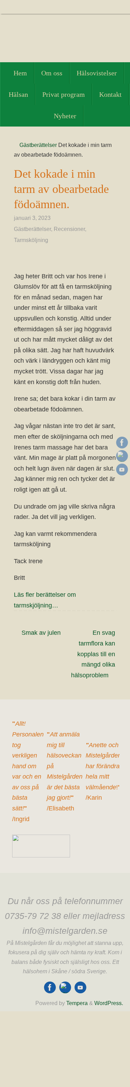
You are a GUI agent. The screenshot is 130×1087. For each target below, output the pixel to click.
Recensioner (69, 229)
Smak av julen (40, 632)
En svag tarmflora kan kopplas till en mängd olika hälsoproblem (93, 653)
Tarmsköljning (31, 240)
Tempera (77, 1003)
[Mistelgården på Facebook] (122, 442)
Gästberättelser (38, 145)
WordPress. (108, 1003)
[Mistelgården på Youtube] (122, 469)
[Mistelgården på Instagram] (122, 456)
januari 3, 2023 (32, 218)
